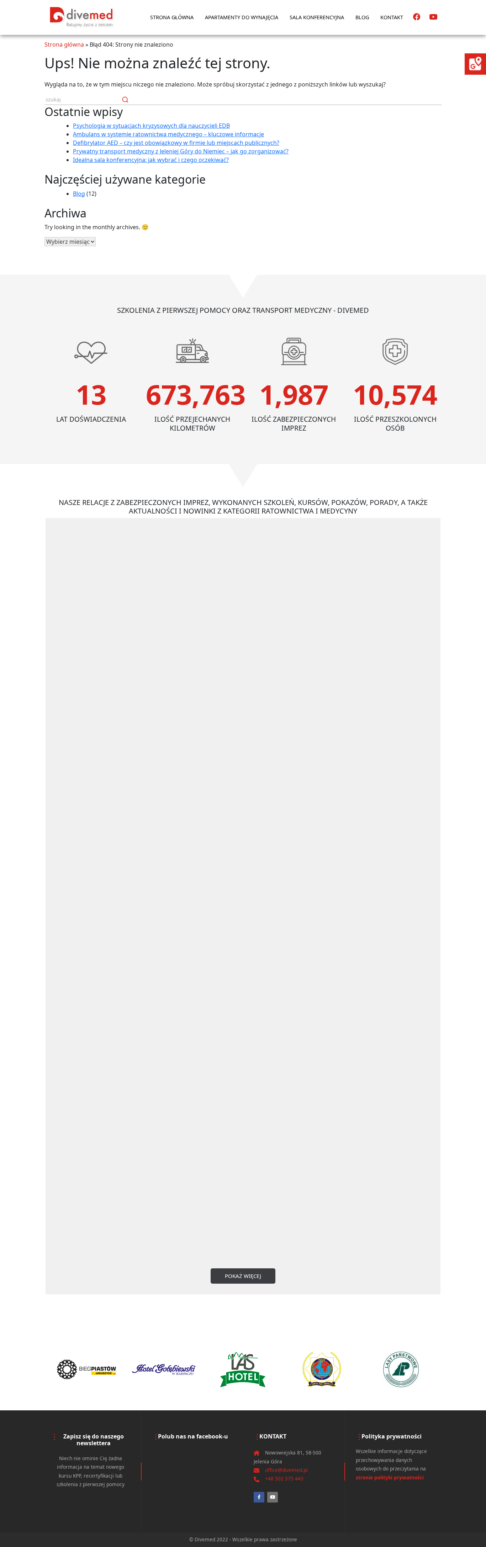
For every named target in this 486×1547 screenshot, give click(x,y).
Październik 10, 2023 (369, 1147)
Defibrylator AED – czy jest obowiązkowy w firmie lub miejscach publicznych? (176, 143)
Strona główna (172, 17)
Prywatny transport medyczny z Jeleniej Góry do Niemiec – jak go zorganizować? (181, 151)
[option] (85, 1369)
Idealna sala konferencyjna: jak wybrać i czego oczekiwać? (151, 160)
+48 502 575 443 (284, 1478)
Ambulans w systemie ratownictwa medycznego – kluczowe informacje (168, 134)
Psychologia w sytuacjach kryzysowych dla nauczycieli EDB (151, 126)
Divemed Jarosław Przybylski (399, 1131)
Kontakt (391, 17)
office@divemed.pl (286, 1470)
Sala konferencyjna (317, 17)
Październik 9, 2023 (76, 1142)
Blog (362, 17)
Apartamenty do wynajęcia (241, 17)
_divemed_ (379, 1139)
